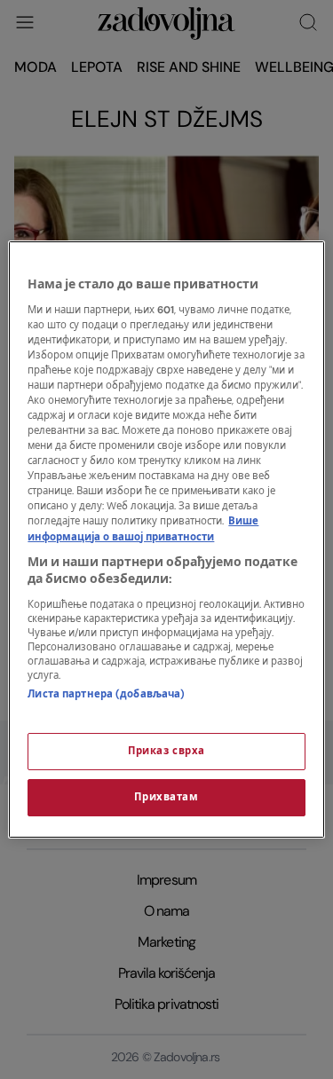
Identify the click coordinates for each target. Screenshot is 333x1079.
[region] (166, 539)
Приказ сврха (166, 751)
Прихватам (166, 797)
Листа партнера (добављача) (106, 694)
